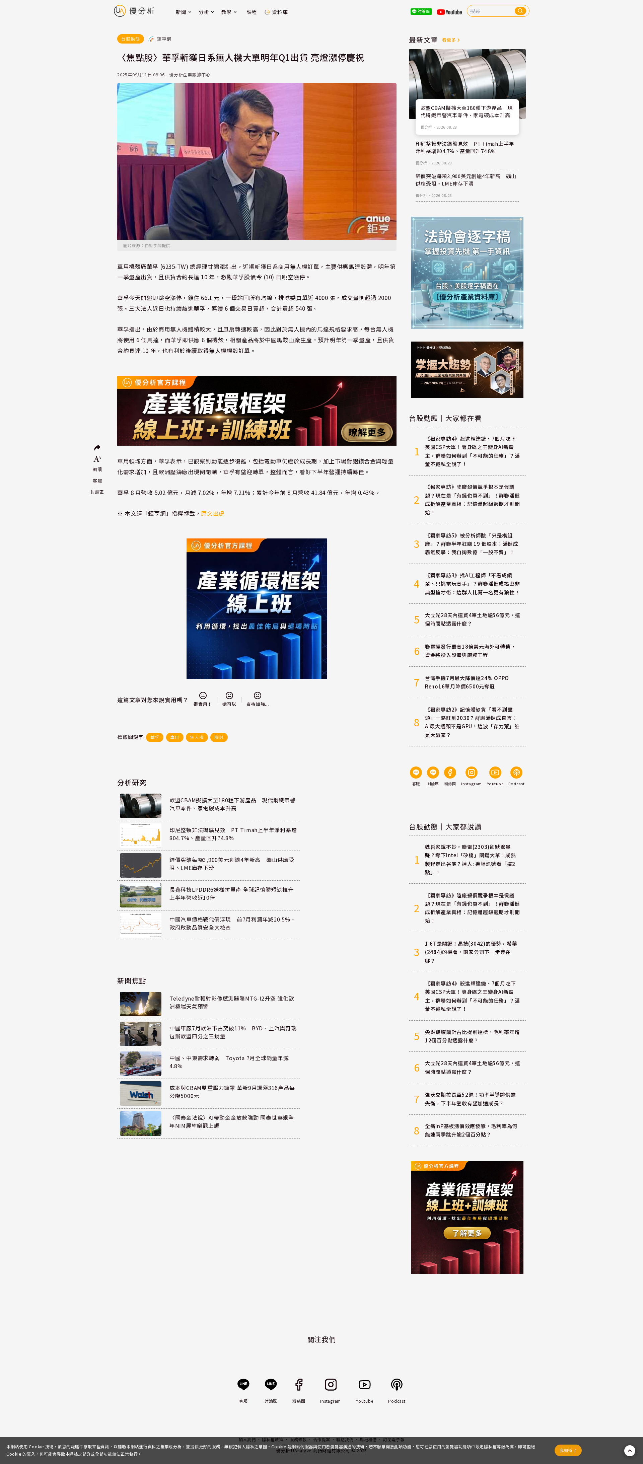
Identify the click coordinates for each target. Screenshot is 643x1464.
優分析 (426, 127)
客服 (97, 481)
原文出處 (212, 513)
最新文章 (423, 39)
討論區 (97, 492)
